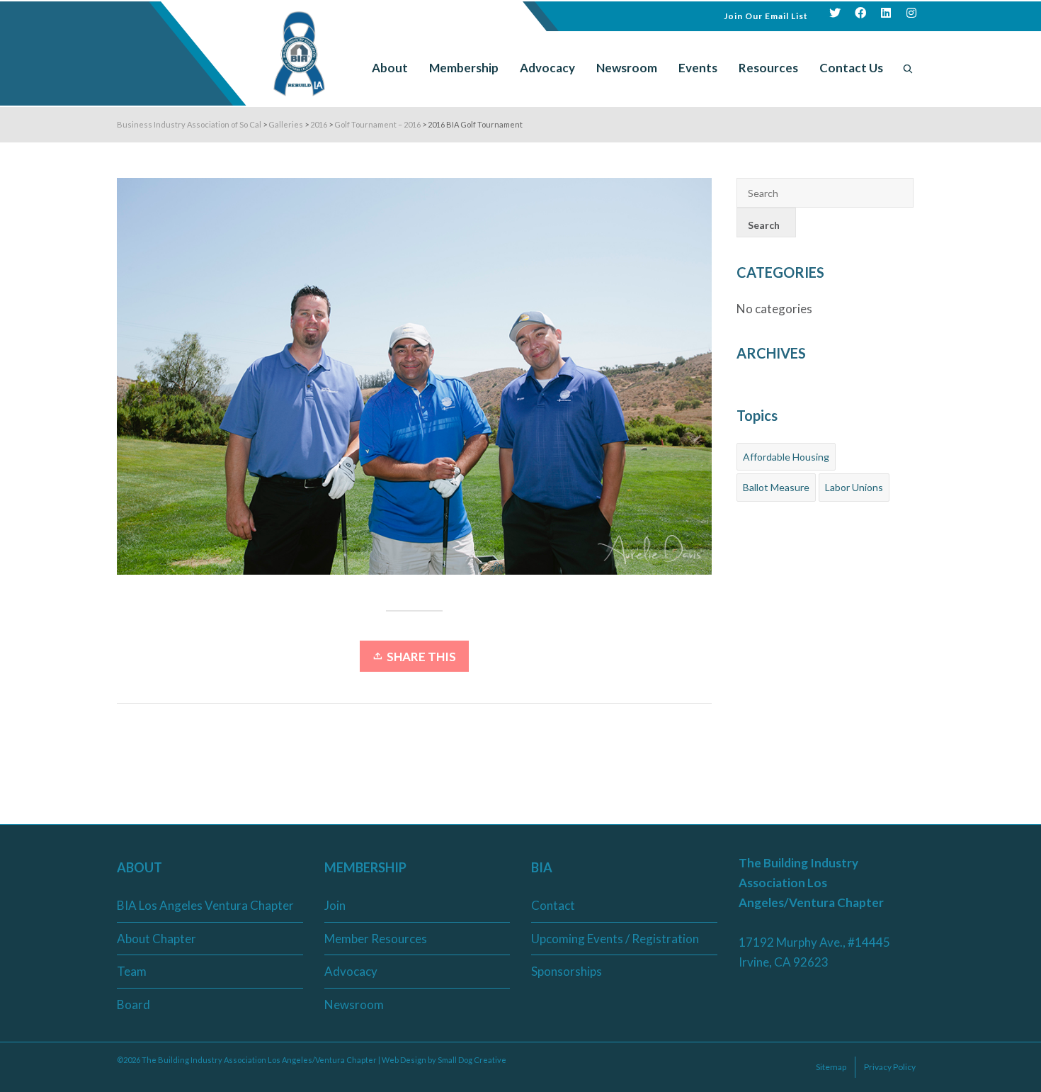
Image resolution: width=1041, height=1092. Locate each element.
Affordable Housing (786, 457)
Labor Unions (854, 487)
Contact (553, 905)
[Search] (908, 68)
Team (132, 971)
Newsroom (354, 1004)
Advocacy (350, 971)
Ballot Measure (776, 487)
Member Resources (375, 938)
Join (335, 905)
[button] (766, 14)
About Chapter (156, 938)
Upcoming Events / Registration (615, 938)
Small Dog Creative (472, 1059)
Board (133, 1004)
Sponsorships (566, 971)
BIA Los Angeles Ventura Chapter (205, 905)
